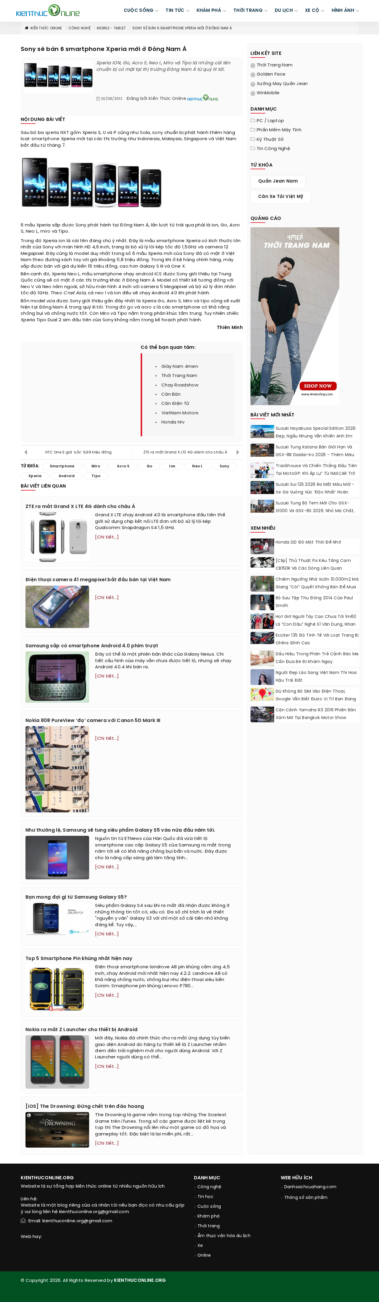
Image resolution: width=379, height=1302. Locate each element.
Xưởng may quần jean (282, 84)
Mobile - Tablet (111, 28)
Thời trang (208, 1226)
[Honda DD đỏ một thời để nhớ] (262, 547)
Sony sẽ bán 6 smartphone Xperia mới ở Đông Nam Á (182, 28)
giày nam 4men (179, 366)
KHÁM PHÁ (209, 10)
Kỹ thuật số (270, 139)
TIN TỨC (175, 10)
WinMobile (268, 93)
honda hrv (173, 422)
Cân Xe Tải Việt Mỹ (280, 196)
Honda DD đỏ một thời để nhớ (308, 542)
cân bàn (171, 394)
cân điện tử (175, 403)
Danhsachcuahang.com (310, 1187)
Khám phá (208, 1216)
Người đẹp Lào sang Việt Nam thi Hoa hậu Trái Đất (316, 677)
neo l (100, 293)
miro (45, 231)
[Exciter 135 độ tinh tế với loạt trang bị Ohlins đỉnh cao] (262, 638)
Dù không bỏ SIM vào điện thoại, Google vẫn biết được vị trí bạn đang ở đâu (316, 699)
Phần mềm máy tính (279, 130)
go (130, 307)
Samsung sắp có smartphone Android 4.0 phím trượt (91, 645)
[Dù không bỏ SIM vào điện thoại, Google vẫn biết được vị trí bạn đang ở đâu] (262, 694)
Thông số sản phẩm (306, 1198)
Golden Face (271, 74)
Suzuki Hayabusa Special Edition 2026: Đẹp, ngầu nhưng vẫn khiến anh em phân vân (316, 436)
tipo (205, 301)
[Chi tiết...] (107, 537)
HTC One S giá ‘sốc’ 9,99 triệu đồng (78, 452)
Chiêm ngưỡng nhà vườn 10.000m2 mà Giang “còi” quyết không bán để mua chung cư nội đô (317, 587)
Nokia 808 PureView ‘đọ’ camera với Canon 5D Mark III (92, 720)
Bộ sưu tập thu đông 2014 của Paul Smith (314, 602)
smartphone (45, 139)
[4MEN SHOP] (294, 315)
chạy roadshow (179, 385)
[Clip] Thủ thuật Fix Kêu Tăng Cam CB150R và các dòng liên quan (313, 565)
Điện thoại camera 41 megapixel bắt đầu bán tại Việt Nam (98, 579)
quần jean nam (278, 181)
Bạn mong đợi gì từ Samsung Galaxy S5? (76, 897)
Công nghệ (79, 28)
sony (157, 132)
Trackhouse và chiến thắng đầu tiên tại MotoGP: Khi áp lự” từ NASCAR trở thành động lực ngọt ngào (316, 474)
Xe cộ (312, 10)
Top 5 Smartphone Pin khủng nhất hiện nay (78, 958)
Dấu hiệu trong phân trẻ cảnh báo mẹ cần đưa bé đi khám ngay (317, 658)
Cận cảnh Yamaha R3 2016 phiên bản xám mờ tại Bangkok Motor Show (316, 714)
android (144, 274)
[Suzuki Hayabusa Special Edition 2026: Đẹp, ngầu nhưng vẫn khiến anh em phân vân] (262, 431)
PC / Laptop (270, 121)
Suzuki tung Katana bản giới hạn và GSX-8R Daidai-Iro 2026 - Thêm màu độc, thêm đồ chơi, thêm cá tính (315, 455)
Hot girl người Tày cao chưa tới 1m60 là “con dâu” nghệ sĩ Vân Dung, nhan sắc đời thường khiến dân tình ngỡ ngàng (316, 628)
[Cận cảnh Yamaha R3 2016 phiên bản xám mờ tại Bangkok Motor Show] (262, 714)
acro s (148, 307)
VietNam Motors (179, 413)
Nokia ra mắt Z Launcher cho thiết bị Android (81, 1029)
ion (62, 241)
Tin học (205, 1197)
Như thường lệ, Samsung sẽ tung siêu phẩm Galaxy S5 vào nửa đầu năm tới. (120, 830)
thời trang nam (179, 375)
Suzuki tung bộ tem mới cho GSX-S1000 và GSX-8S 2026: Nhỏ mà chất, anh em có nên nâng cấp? (315, 511)
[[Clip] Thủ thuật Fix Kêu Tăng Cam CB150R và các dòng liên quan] (262, 562)
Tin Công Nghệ (273, 148)
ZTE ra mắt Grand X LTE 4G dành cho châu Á (185, 452)
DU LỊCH (284, 10)
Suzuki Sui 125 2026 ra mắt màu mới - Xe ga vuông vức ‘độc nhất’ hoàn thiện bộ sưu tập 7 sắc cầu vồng (315, 492)
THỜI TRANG (248, 10)
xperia (52, 132)
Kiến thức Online (46, 28)
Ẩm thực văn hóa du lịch (223, 1236)
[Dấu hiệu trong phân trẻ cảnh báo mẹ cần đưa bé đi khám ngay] (262, 659)
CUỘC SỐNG (139, 10)
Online (204, 1255)
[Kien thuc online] (48, 10)
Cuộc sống (209, 1206)
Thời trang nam (275, 65)
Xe (200, 1246)
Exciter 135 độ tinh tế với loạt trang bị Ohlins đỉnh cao (317, 639)
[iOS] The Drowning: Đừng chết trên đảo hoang (84, 1106)
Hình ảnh (343, 10)
